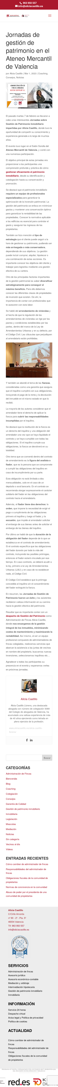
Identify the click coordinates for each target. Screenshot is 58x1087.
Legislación (11, 819)
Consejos (10, 77)
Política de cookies (17, 1021)
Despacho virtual (16, 1013)
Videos (9, 849)
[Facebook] (27, 740)
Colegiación (12, 793)
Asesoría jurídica (16, 975)
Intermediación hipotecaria (21, 987)
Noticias (20, 77)
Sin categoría (12, 839)
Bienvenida (11, 778)
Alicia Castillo (16, 73)
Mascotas (11, 824)
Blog (8, 783)
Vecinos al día (13, 844)
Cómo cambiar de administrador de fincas (27, 864)
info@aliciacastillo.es (18, 929)
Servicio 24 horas (17, 1009)
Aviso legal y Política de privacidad (25, 1017)
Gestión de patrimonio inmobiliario (23, 808)
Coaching (42, 73)
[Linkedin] (31, 740)
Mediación (11, 829)
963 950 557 (30, 3)
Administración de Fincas (18, 773)
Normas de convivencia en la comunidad (26, 887)
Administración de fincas (20, 971)
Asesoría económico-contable (23, 979)
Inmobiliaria (11, 813)
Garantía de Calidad (16, 803)
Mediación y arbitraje (18, 983)
